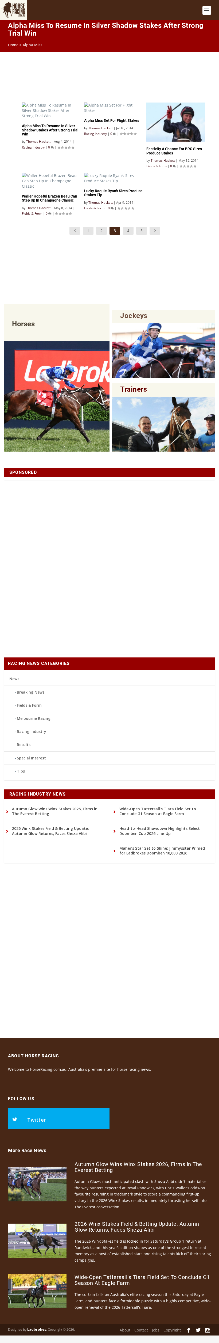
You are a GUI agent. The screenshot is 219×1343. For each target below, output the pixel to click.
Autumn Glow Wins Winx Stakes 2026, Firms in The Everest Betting (54, 811)
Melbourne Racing (33, 718)
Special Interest (31, 758)
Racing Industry (31, 731)
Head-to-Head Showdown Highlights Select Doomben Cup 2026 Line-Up (159, 831)
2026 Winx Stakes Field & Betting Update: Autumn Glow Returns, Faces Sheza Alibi (50, 831)
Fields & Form (29, 705)
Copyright (172, 1330)
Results (23, 744)
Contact (141, 1330)
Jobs (155, 1330)
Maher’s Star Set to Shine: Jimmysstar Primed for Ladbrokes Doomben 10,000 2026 (162, 851)
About (125, 1330)
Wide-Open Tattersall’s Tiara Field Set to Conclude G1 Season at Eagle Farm (157, 811)
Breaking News (30, 692)
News (14, 678)
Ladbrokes (36, 1329)
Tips (21, 771)
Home (13, 44)
